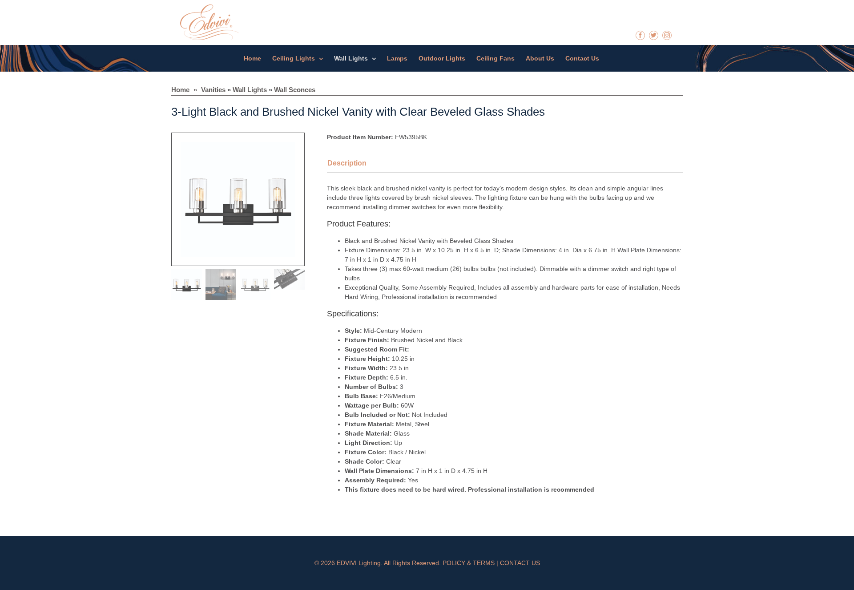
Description (347, 163)
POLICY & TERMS (469, 562)
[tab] (358, 164)
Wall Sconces (294, 89)
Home (180, 89)
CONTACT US (520, 562)
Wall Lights (250, 89)
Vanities (213, 89)
